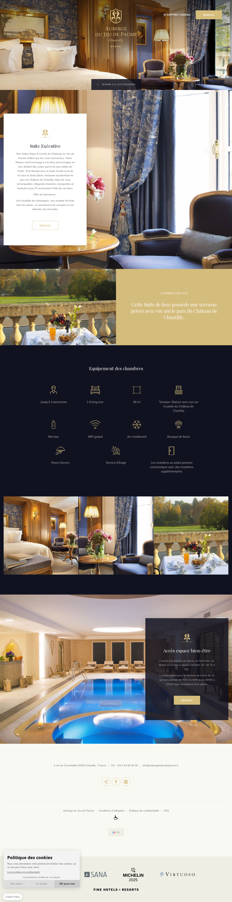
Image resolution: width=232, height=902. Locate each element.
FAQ (166, 810)
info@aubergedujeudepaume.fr (160, 765)
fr (118, 832)
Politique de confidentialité (144, 810)
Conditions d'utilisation (111, 810)
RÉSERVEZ (209, 15)
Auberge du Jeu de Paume (78, 810)
